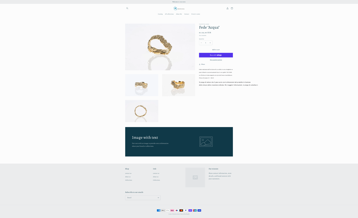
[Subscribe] (158, 197)
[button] (127, 8)
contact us (128, 173)
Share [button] (203, 64)
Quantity (201, 39)
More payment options (216, 59)
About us (128, 177)
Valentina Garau (176, 214)
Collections (128, 180)
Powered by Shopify (184, 214)
